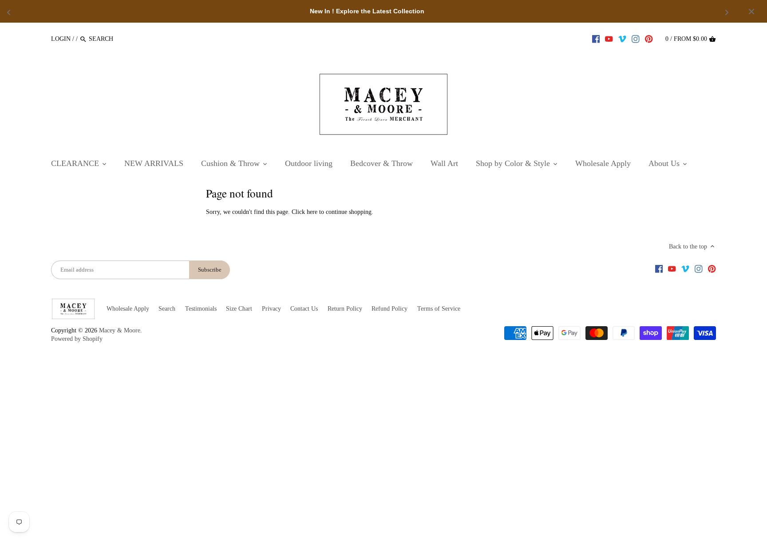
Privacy (271, 308)
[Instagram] (636, 38)
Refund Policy (389, 308)
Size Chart (239, 308)
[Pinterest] (649, 38)
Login (61, 39)
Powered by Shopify (77, 339)
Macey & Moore (119, 330)
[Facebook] (596, 38)
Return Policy (345, 308)
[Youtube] (609, 38)
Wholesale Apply (128, 308)
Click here (304, 212)
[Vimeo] (622, 38)
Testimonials (201, 308)
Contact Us (304, 308)
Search (166, 308)
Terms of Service (438, 308)
